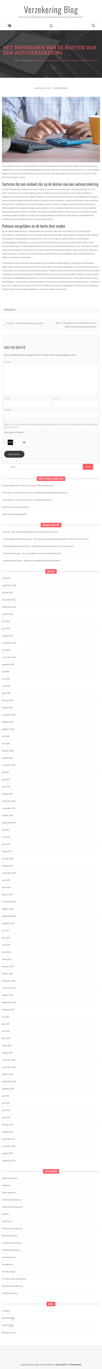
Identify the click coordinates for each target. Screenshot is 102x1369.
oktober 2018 (7, 722)
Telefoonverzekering (11, 1243)
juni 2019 (6, 679)
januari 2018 (7, 758)
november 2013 (9, 988)
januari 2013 (7, 1052)
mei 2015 (6, 880)
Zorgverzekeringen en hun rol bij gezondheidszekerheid (28, 485)
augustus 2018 (8, 729)
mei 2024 (6, 578)
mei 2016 (6, 837)
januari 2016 (7, 865)
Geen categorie (9, 1192)
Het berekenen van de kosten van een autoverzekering (26, 500)
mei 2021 (6, 628)
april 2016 (6, 844)
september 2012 (9, 1081)
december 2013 (8, 981)
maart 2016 (7, 851)
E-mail (56, 398)
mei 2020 (6, 650)
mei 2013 (6, 1031)
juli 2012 (5, 1096)
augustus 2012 (8, 1088)
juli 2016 (5, 830)
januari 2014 (7, 973)
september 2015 (9, 873)
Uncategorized (9, 309)
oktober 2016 (7, 815)
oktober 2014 (7, 909)
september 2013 (9, 1002)
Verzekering (7, 1264)
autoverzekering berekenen (71, 169)
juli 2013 (5, 1016)
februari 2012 (7, 1124)
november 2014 (9, 901)
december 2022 (9, 599)
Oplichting (7, 1221)
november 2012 (9, 1067)
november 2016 (9, 808)
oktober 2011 (7, 1153)
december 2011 (8, 1139)
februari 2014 (7, 966)
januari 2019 (7, 707)
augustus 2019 (8, 664)
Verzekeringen (9, 1271)
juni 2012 (6, 1103)
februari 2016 (7, 858)
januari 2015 (7, 894)
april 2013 (6, 1038)
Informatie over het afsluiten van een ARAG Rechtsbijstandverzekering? (34, 492)
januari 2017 (7, 794)
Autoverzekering (9, 1178)
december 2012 (8, 1060)
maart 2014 (7, 959)
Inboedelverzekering (11, 1199)
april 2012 (6, 1117)
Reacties (8, 1325)
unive (49, 238)
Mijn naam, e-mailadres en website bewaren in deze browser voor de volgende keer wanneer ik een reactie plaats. (50, 425)
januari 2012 (7, 1132)
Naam (7, 398)
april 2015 (6, 887)
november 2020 (9, 643)
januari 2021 (7, 635)
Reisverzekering (9, 1235)
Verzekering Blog (51, 9)
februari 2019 (7, 700)
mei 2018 (6, 743)
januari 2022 (7, 614)
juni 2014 (6, 937)
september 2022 (9, 607)
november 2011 (8, 1146)
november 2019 (9, 657)
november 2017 (9, 765)
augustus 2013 (8, 1009)
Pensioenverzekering (12, 1228)
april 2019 (6, 693)
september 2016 (9, 822)
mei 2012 (6, 1110)
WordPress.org (9, 1332)
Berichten (8, 1318)
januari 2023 (7, 592)
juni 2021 (6, 621)
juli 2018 (5, 736)
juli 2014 (5, 930)
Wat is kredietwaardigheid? (14, 514)
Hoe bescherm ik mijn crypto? (15, 507)
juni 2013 (6, 1024)
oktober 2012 (7, 1074)
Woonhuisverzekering (12, 1286)
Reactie (7, 362)
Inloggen (6, 1310)
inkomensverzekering (12, 1207)
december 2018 (9, 714)
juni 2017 (6, 779)
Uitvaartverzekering (11, 1250)
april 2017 (6, 786)
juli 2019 (5, 671)
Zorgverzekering (9, 1293)
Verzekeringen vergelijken (14, 1279)
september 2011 (8, 1160)
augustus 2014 (8, 923)
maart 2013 (6, 1045)
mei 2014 (6, 945)
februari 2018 (8, 750)
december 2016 (8, 801)
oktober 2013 (7, 995)
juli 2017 (5, 772)
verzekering (60, 88)
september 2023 (9, 585)
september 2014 (9, 916)
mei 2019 (6, 686)
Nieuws (5, 1214)
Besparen (6, 1185)
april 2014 (6, 952)
